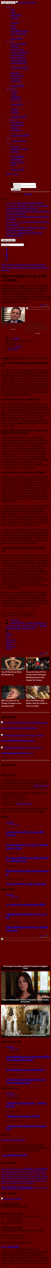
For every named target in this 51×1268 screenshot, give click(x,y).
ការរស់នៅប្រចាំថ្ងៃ (28, 628)
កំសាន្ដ (8, 144)
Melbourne (14, 1174)
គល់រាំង (16, 338)
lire (7, 637)
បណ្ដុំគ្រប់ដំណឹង (17, 39)
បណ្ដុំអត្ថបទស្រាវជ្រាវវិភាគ (20, 135)
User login (14, 174)
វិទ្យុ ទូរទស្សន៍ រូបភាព (18, 58)
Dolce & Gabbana (26, 1172)
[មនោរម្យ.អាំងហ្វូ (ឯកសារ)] (26, 2)
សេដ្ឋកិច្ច (14, 28)
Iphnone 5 (22, 1183)
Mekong (30, 1183)
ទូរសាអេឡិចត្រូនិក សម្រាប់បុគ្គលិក (14, 1155)
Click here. (27, 194)
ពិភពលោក (15, 18)
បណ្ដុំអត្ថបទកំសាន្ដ (17, 170)
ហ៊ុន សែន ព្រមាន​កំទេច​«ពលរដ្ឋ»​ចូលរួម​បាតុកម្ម (26, 884)
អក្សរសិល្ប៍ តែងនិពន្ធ (13, 628)
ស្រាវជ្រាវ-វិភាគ (11, 120)
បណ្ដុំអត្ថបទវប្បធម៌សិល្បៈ (20, 68)
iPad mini (37, 1174)
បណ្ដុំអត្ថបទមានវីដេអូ (18, 141)
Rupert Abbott (18, 1169)
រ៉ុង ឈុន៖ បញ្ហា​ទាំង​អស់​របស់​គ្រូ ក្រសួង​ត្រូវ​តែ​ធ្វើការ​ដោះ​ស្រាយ (19, 728)
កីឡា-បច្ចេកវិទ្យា (11, 89)
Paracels (45, 1176)
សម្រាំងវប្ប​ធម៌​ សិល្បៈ (18, 623)
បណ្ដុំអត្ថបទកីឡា (17, 104)
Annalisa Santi (26, 1178)
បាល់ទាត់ (14, 91)
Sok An (36, 1188)
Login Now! (16, 189)
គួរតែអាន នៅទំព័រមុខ (35, 623)
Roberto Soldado (7, 1178)
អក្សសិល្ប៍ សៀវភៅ (18, 55)
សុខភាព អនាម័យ (17, 76)
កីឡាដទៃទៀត (16, 100)
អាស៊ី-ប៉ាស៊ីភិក (16, 15)
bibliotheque (11, 642)
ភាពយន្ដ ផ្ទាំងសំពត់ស (19, 60)
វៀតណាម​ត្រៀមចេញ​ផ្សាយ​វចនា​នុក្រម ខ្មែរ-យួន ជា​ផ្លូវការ (17, 741)
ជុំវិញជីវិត (43, 626)
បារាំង (13, 13)
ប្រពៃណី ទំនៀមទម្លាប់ (19, 63)
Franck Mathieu (35, 1176)
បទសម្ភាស (15, 128)
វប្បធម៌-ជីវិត (10, 41)
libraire (8, 649)
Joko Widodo (38, 1181)
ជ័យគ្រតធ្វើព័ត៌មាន (18, 157)
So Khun (28, 1181)
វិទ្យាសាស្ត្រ (15, 112)
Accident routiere (17, 1186)
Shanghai (17, 1178)
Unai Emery (44, 1188)
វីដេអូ (8, 138)
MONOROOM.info (41, 785)
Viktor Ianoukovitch (22, 1176)
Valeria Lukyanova (17, 1181)
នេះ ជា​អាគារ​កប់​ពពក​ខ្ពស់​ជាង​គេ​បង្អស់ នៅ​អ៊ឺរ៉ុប (25, 904)
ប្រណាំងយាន (16, 97)
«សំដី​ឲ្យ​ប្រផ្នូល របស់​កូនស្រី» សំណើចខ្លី (22, 1116)
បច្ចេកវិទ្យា (14, 109)
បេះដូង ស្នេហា (16, 81)
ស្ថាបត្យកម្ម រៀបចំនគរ (19, 44)
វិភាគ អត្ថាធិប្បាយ (17, 122)
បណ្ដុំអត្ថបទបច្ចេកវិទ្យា (19, 117)
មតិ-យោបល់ (13, 349)
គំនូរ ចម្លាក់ (15, 47)
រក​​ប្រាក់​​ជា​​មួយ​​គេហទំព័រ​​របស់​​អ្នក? (13, 1140)
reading (9, 635)
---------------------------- (19, 20)
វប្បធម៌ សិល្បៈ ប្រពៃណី (30, 626)
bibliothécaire (11, 646)
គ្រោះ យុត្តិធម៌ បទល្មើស (19, 31)
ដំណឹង (8, 7)
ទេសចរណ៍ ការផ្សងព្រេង (20, 149)
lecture (8, 633)
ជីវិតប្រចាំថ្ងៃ (15, 73)
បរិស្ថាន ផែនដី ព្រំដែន (19, 34)
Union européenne (26, 1174)
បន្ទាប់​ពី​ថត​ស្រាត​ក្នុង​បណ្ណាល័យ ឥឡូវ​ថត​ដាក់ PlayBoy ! (17, 753)
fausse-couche (6, 1169)
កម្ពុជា (13, 10)
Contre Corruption (36, 1168)
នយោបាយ (15, 23)
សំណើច (14, 165)
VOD (3, 1172)
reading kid (10, 640)
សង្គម (13, 26)
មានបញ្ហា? (18, 346)
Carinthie (10, 1176)
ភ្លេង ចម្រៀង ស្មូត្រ (17, 50)
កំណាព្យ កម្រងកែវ (17, 162)
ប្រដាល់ (13, 94)
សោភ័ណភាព (16, 78)
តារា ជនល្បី (15, 146)
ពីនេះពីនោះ (15, 152)
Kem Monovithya (12, 1171)
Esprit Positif (37, 1178)
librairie (9, 644)
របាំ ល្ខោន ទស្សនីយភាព (19, 52)
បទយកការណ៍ (16, 131)
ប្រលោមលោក (16, 159)
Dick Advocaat (38, 1172)
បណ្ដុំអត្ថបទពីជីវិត (17, 86)
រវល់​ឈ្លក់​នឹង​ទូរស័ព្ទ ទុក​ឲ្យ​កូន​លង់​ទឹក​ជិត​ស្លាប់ (25, 1070)
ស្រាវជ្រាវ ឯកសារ (17, 125)
